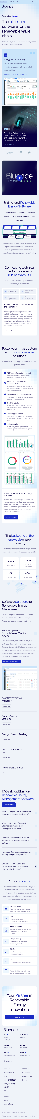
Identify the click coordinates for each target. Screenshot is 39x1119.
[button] (31, 53)
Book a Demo (11, 331)
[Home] (11, 1030)
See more (6, 664)
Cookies (32, 1116)
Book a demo (9, 805)
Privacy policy (6, 1116)
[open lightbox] (19, 178)
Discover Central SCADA (11, 661)
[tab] (11, 291)
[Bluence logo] (7, 6)
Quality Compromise (20, 1116)
